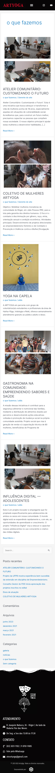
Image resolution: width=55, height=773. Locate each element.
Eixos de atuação (10, 592)
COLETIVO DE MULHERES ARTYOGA (19, 596)
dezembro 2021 (10, 626)
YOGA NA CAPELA (17, 296)
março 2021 (8, 630)
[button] (31, 5)
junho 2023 (8, 622)
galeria (6, 650)
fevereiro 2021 (9, 635)
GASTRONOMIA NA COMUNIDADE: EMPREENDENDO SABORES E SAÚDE (26, 389)
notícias (6, 655)
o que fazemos (9, 97)
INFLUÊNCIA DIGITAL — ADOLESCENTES (22, 498)
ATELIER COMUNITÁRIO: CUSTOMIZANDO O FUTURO (26, 91)
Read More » (8, 130)
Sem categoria (9, 663)
